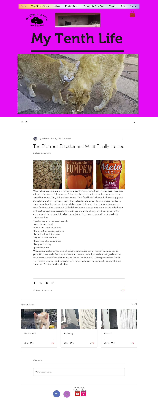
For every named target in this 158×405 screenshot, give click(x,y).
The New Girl (30, 333)
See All (134, 304)
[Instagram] (83, 393)
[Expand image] (47, 174)
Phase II (107, 333)
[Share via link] (52, 282)
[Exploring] (79, 319)
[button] (132, 14)
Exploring (68, 333)
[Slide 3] (78, 110)
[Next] (135, 84)
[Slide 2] (74, 110)
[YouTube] (77, 393)
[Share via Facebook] (34, 282)
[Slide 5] (83, 110)
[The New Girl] (39, 319)
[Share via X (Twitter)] (40, 282)
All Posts (24, 121)
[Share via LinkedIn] (46, 282)
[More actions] (123, 138)
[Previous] (21, 84)
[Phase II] (119, 319)
